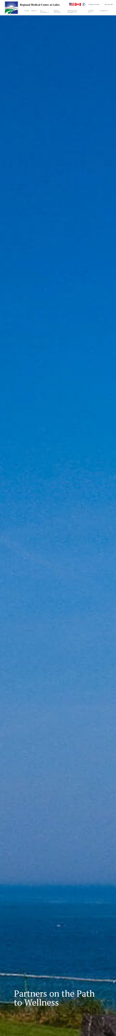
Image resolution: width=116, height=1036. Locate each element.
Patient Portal (93, 4)
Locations (103, 11)
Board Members (57, 11)
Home (26, 11)
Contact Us (91, 11)
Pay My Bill (108, 4)
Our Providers (43, 11)
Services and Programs (72, 11)
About (33, 11)
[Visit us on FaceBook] (83, 4)
